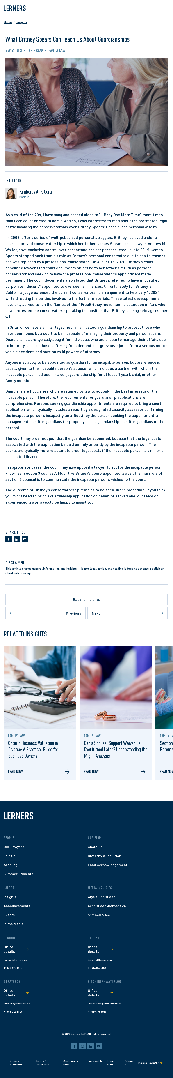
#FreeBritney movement (100, 304)
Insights (21, 22)
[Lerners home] (15, 8)
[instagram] (82, 1046)
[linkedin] (90, 1046)
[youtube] (99, 1046)
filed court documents (56, 267)
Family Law (57, 50)
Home (8, 22)
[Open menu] (166, 8)
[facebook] (74, 1046)
